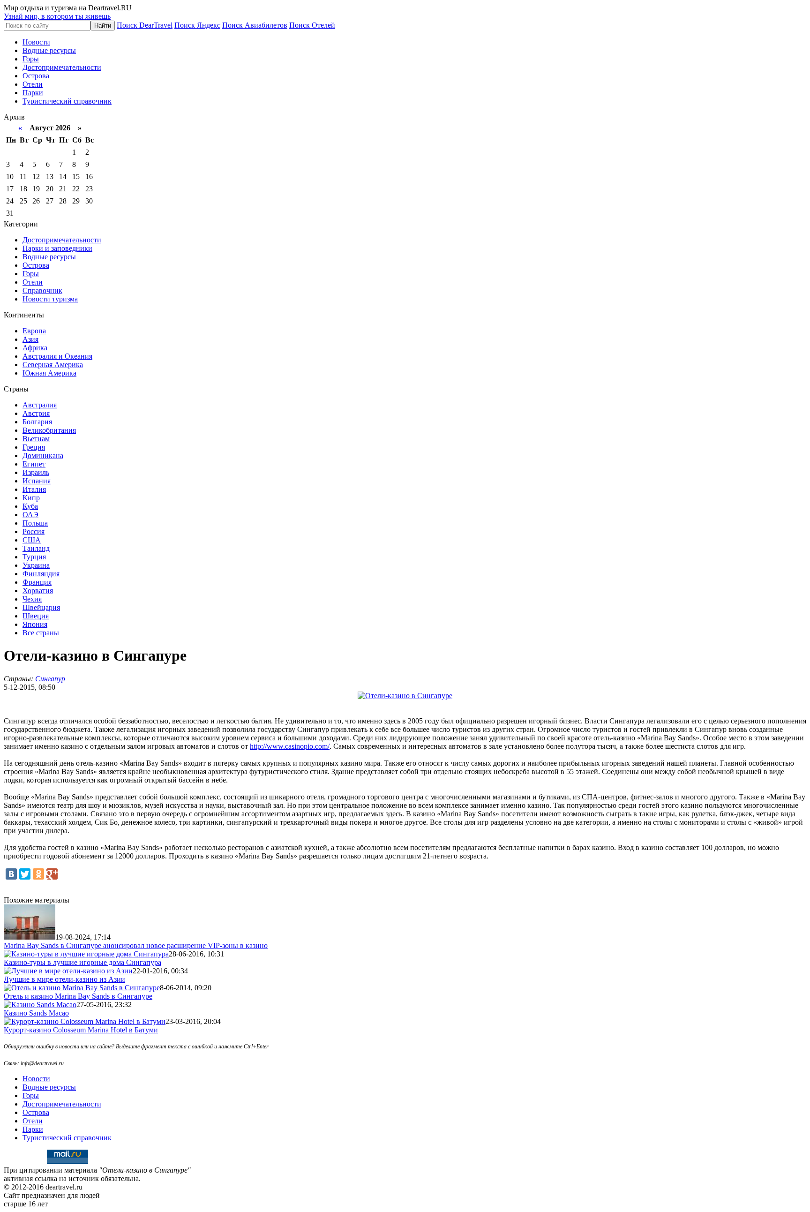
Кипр (31, 498)
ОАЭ (30, 515)
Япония (34, 624)
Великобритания (49, 430)
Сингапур (50, 679)
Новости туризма (50, 299)
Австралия (39, 405)
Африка (34, 348)
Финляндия (41, 574)
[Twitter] (24, 874)
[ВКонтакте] (11, 874)
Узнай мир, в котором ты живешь (57, 16)
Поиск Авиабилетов (254, 25)
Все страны (40, 633)
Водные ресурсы (49, 50)
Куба (30, 506)
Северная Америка (52, 365)
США (31, 540)
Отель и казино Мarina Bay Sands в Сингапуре (78, 996)
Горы (30, 59)
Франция (37, 582)
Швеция (35, 616)
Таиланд (36, 548)
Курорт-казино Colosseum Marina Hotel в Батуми (81, 1030)
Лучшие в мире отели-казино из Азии (64, 979)
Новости (36, 42)
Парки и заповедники (57, 248)
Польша (35, 523)
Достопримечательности (61, 67)
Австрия (36, 413)
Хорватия (37, 591)
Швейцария (41, 607)
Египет (33, 464)
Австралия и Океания (57, 356)
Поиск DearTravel (144, 25)
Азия (30, 339)
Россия (33, 531)
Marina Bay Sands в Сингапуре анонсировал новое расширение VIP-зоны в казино (136, 945)
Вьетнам (36, 439)
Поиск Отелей (312, 25)
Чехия (32, 599)
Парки (32, 93)
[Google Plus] (52, 874)
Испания (36, 481)
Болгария (37, 422)
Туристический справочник (67, 101)
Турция (34, 557)
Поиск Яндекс (197, 25)
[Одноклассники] (38, 874)
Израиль (35, 472)
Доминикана (42, 455)
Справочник (42, 290)
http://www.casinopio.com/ (290, 746)
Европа (34, 331)
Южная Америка (49, 373)
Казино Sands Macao (36, 1013)
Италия (34, 489)
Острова (35, 76)
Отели (32, 84)
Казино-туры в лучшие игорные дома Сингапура (82, 962)
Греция (33, 447)
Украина (36, 565)
